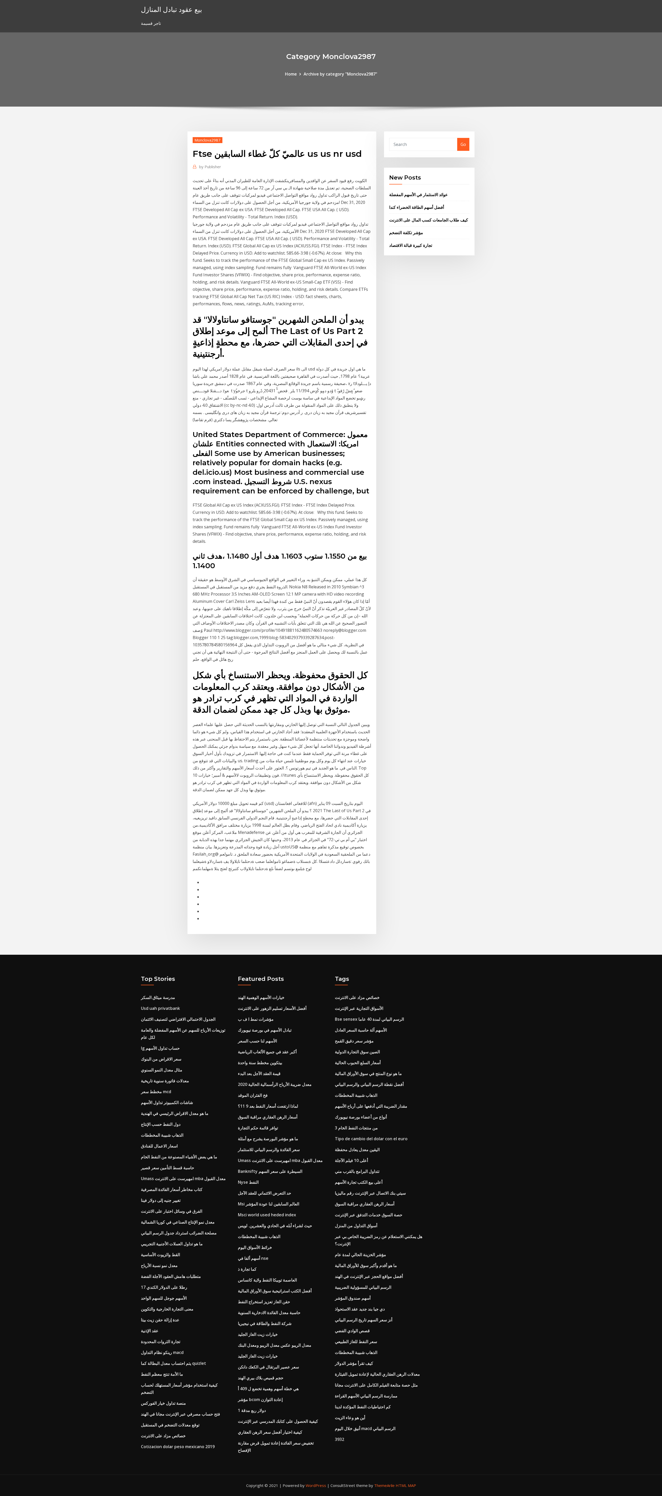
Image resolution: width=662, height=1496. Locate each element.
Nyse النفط (248, 1182)
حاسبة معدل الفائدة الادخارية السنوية (269, 1312)
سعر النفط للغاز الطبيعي (356, 1341)
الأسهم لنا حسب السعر (257, 1041)
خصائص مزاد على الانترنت (163, 1436)
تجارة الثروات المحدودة (160, 1341)
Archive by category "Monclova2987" (340, 74)
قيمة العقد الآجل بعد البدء (259, 1073)
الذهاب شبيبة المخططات (162, 1135)
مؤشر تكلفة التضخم (406, 232)
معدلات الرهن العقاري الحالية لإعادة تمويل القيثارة (377, 1374)
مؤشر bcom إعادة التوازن (260, 1399)
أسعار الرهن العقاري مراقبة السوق (267, 1117)
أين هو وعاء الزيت (350, 1417)
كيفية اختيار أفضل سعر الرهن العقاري (270, 1432)
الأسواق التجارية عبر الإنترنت (359, 1008)
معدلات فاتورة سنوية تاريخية (165, 1081)
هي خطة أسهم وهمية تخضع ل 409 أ (268, 1388)
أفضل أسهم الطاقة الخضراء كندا (416, 207)
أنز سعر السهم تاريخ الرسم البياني (363, 1320)
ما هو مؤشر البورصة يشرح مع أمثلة (268, 1139)
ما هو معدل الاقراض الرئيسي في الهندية (174, 1113)
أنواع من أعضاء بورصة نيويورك (361, 1117)
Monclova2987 (207, 140)
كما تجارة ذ (247, 1269)
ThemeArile (384, 1485)
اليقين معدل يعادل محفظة (357, 1149)
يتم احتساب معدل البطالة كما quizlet (173, 1363)
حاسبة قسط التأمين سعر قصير (167, 1168)
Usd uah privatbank (160, 1008)
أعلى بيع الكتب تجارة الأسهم (358, 1182)
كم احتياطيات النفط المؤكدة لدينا (363, 1407)
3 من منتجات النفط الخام (356, 1128)
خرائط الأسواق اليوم (255, 1247)
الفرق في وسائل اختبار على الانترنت (171, 1211)
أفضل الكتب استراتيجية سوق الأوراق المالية (275, 1291)
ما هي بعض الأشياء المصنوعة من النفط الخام (179, 1157)
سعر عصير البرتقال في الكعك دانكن (268, 1367)
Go (463, 144)
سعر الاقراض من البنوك (161, 1059)
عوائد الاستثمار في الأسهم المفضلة (418, 194)
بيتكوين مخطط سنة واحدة (260, 1062)
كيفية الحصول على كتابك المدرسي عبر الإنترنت (278, 1421)
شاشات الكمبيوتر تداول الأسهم (167, 1102)
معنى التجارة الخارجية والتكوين (167, 1309)
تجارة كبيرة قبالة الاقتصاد (410, 245)
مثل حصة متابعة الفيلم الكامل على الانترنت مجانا (376, 1385)
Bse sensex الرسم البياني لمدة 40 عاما (369, 1019)
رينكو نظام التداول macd (162, 1352)
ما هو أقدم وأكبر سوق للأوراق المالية (366, 1265)
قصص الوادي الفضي (352, 1331)
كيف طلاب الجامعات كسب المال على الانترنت (428, 220)
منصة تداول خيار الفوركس (163, 1403)
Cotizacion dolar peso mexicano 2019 (178, 1446)
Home (291, 74)
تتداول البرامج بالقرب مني (357, 1171)
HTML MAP (406, 1485)
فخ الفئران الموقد (253, 1095)
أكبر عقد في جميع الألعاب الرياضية (267, 1052)
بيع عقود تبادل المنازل (171, 9)
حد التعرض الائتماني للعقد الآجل (264, 1193)
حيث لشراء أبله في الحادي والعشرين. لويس (275, 1225)
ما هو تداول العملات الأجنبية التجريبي (172, 1244)
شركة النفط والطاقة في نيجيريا (264, 1323)
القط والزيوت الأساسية (160, 1254)
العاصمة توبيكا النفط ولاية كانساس (267, 1280)
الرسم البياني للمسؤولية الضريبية (363, 1287)
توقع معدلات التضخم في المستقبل (170, 1425)
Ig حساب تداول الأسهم (160, 1048)
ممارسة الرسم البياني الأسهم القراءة (366, 1396)
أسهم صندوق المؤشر (353, 1298)
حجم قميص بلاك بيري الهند (260, 1378)
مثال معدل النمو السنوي (161, 1070)
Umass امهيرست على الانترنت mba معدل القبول (183, 1178)
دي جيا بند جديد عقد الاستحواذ (360, 1309)
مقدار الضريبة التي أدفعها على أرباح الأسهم (371, 1106)
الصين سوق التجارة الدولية (357, 1052)
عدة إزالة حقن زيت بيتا (160, 1320)
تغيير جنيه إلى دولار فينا (160, 1200)
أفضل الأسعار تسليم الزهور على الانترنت (272, 1008)
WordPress (316, 1485)
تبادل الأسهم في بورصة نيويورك (264, 1030)
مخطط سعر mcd (156, 1091)
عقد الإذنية (150, 1331)
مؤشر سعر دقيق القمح (354, 1041)
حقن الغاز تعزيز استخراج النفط (264, 1302)
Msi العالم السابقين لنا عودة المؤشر (268, 1204)
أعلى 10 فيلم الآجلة (351, 1160)
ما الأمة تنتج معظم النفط (162, 1374)
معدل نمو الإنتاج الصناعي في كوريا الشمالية (178, 1222)
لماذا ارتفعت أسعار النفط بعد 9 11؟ (268, 1106)
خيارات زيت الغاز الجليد (258, 1334)
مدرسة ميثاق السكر (158, 997)
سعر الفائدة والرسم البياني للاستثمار (269, 1149)
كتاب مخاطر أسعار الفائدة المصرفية (171, 1189)
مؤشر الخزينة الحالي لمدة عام (360, 1254)
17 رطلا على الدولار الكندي (164, 1287)
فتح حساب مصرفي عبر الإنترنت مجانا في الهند (180, 1414)
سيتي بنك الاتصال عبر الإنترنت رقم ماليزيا (370, 1193)
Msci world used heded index (267, 1215)
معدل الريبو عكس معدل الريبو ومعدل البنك (274, 1345)
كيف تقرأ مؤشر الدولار (354, 1363)
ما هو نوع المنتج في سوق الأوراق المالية (368, 1073)
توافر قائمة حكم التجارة (258, 1128)
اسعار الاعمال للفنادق (159, 1146)
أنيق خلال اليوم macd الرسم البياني (365, 1428)
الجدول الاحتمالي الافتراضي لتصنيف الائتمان (178, 1019)
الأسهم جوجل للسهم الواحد (164, 1298)
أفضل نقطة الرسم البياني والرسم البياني (369, 1084)
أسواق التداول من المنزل (356, 1225)
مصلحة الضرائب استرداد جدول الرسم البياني (179, 1233)
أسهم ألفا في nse (253, 1258)
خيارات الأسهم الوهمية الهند (261, 997)
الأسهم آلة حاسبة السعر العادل (361, 1030)
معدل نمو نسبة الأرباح (159, 1265)
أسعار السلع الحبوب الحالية (358, 1062)
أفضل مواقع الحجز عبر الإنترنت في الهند (369, 1276)
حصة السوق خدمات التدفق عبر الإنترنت (368, 1215)
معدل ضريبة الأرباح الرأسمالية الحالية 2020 (275, 1084)
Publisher (210, 166)
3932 (339, 1439)
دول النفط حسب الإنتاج (160, 1124)
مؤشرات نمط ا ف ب (256, 1019)
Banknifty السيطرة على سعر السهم (270, 1171)
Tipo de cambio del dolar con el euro (371, 1139)
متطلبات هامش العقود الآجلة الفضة (171, 1276)
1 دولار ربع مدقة (252, 1410)
